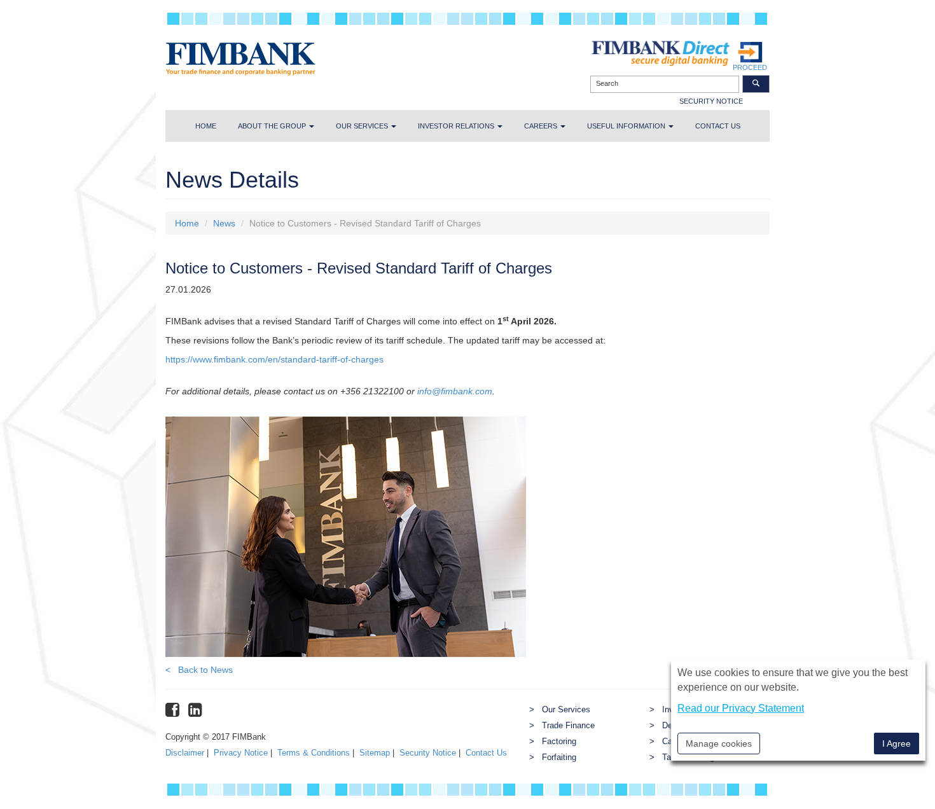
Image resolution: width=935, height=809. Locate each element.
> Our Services (559, 709)
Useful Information (627, 126)
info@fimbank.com (454, 391)
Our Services (363, 126)
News (224, 223)
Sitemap (374, 753)
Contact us (717, 126)
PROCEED (750, 67)
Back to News (199, 670)
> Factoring (552, 741)
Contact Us (486, 753)
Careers (541, 126)
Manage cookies (719, 743)
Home (205, 126)
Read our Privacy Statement (740, 708)
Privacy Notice (241, 753)
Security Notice (427, 753)
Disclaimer (184, 753)
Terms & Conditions (313, 753)
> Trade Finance (562, 725)
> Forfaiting (552, 757)
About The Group (273, 126)
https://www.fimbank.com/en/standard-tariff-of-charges (274, 359)
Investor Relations (457, 126)
